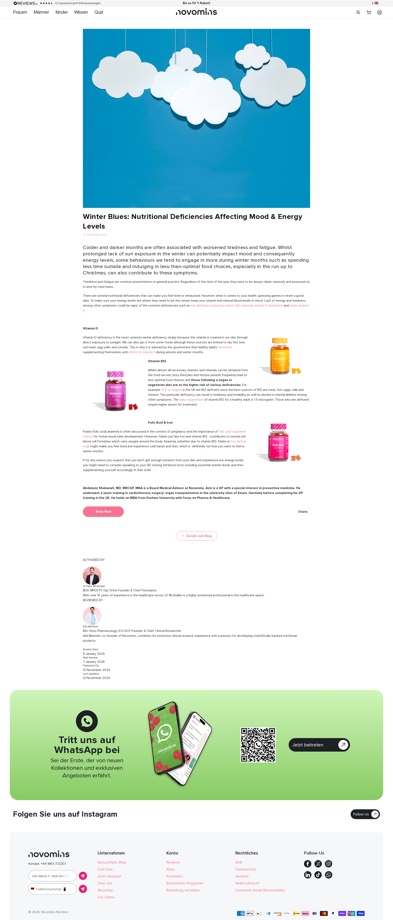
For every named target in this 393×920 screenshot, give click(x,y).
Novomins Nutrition (54, 912)
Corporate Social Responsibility (260, 890)
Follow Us (361, 814)
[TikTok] (318, 877)
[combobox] (32, 889)
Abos (170, 869)
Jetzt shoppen (109, 876)
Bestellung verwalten (183, 890)
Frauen (20, 12)
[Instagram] (328, 866)
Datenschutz (245, 869)
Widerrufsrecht (247, 883)
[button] (358, 12)
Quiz (98, 12)
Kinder (61, 12)
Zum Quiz (105, 869)
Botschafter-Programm (184, 883)
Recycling (105, 890)
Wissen (81, 12)
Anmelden (174, 876)
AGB (238, 862)
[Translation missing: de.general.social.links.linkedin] (308, 877)
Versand (241, 876)
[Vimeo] (328, 877)
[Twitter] (318, 866)
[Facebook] (307, 866)
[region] (196, 3)
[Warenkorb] (369, 15)
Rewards (173, 862)
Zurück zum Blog (199, 536)
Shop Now (103, 512)
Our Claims (106, 897)
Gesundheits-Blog (111, 862)
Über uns (104, 883)
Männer (41, 12)
